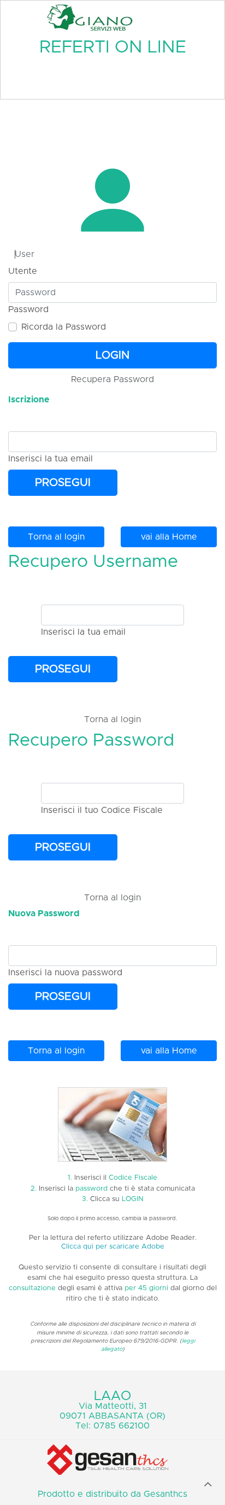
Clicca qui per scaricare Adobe (112, 1246)
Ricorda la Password (63, 327)
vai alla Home (169, 536)
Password (28, 309)
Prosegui (63, 482)
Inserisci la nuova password (65, 972)
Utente (22, 271)
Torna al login (56, 536)
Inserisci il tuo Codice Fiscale (102, 810)
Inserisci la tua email (50, 458)
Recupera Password (112, 379)
